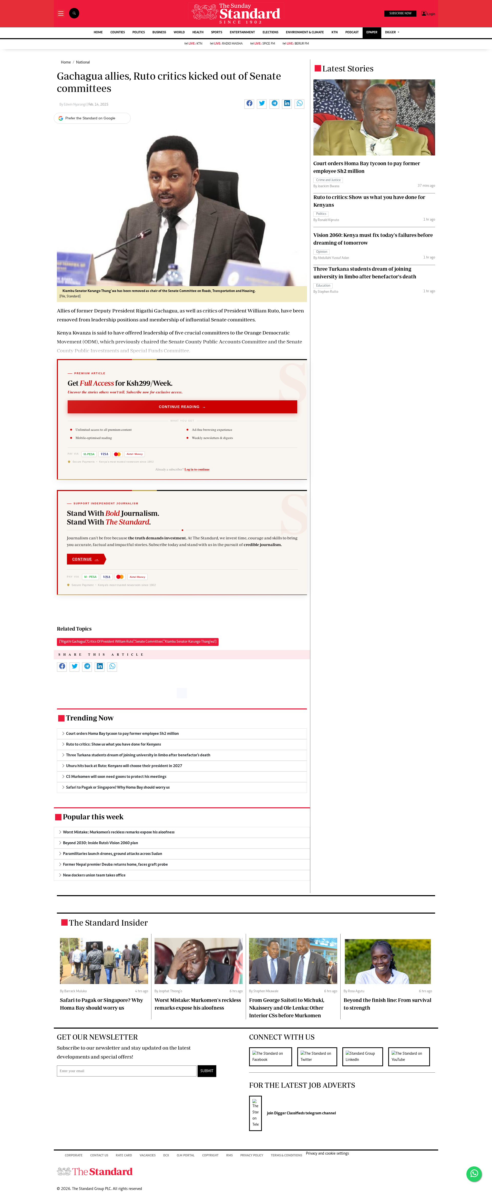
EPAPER (371, 32)
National (83, 62)
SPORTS (216, 32)
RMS (229, 1155)
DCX (166, 1155)
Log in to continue (197, 469)
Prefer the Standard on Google (90, 118)
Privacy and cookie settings (327, 1154)
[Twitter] (319, 1056)
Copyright (210, 1155)
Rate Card (124, 1155)
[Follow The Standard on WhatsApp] (474, 1174)
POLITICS (138, 32)
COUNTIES (117, 32)
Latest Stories (348, 68)
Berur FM (298, 44)
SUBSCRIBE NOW (400, 13)
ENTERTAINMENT (242, 32)
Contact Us (99, 1155)
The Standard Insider (108, 922)
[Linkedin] (365, 1056)
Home (66, 62)
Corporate (74, 1155)
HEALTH (197, 32)
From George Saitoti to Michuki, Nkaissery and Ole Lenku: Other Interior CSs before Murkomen (286, 1007)
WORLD (179, 32)
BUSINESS (159, 32)
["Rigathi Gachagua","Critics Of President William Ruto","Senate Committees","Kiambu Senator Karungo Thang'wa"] (137, 642)
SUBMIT (206, 1071)
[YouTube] (411, 1056)
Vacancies (148, 1155)
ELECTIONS (270, 32)
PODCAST (352, 32)
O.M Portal (185, 1155)
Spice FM (264, 44)
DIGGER (391, 32)
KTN (335, 32)
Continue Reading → (182, 407)
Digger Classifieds (289, 1113)
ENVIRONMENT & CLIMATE (305, 32)
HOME (98, 32)
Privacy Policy (251, 1155)
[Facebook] (273, 1056)
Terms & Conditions (286, 1155)
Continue (85, 559)
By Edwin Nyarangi (73, 105)
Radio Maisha (228, 44)
